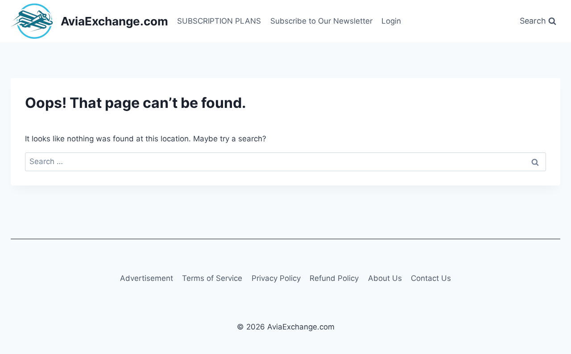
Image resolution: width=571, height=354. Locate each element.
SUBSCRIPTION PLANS (219, 20)
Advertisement (146, 278)
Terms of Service (212, 278)
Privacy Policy (276, 278)
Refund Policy (334, 278)
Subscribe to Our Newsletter (321, 20)
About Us (385, 278)
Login (391, 20)
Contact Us (431, 278)
